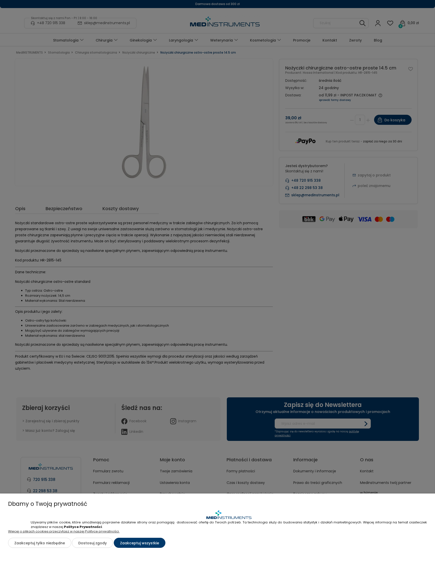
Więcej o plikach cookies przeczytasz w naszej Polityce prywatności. (64, 531)
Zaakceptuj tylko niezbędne (39, 543)
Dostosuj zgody (92, 543)
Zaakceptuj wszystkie (139, 543)
